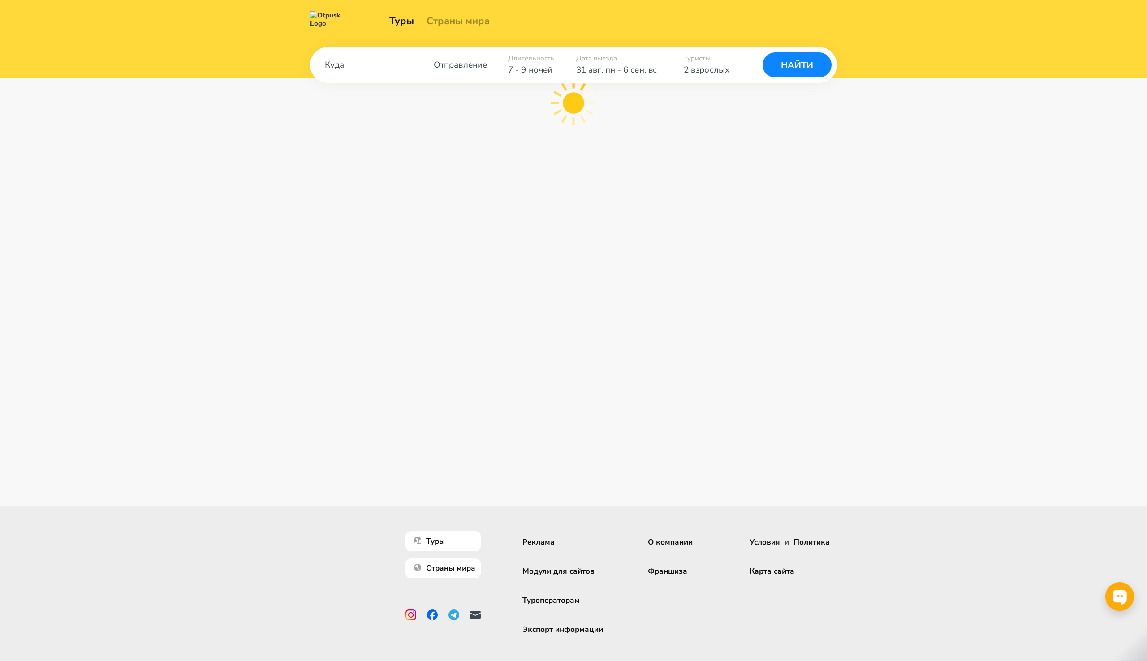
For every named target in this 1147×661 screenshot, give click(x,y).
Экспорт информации (562, 629)
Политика (811, 542)
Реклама (538, 542)
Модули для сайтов (558, 571)
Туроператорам (551, 600)
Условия (765, 542)
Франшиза (667, 571)
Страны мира (458, 21)
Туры (401, 21)
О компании (670, 542)
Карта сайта (772, 571)
